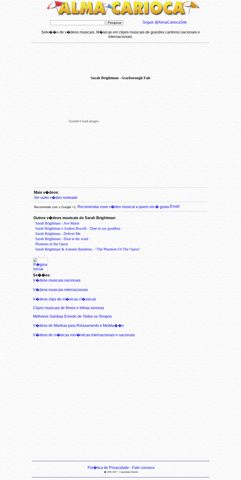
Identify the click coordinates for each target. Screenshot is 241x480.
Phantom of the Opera (51, 244)
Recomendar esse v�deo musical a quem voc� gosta (123, 207)
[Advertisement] (117, 63)
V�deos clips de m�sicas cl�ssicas (64, 299)
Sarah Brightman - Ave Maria (57, 223)
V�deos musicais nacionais (56, 280)
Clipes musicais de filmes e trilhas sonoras (68, 308)
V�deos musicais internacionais (60, 290)
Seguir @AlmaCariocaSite (165, 22)
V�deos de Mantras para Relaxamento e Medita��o (78, 326)
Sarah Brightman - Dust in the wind (61, 239)
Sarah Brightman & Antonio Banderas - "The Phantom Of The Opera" (87, 249)
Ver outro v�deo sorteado (55, 198)
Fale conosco (143, 468)
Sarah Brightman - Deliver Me (57, 234)
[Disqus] (120, 400)
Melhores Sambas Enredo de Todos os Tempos (72, 316)
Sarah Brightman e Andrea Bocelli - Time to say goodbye (77, 228)
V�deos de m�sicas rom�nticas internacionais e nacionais (84, 335)
